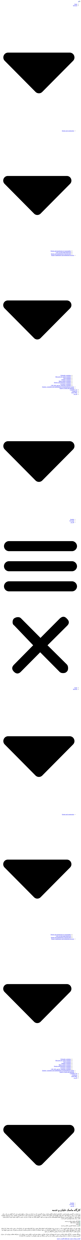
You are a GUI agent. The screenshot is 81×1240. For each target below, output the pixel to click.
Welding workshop (66, 379)
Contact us (74, 391)
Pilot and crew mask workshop (63, 377)
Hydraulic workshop (66, 375)
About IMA (74, 392)
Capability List (73, 389)
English (72, 519)
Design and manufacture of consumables (61, 251)
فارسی (72, 522)
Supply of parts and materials (67, 388)
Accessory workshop (65, 384)
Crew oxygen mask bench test (63, 252)
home (75, 4)
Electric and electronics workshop (62, 382)
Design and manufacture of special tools (61, 254)
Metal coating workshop (65, 381)
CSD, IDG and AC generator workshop (61, 385)
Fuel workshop (67, 378)
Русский (72, 521)
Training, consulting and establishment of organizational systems (58, 387)
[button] (40, 605)
